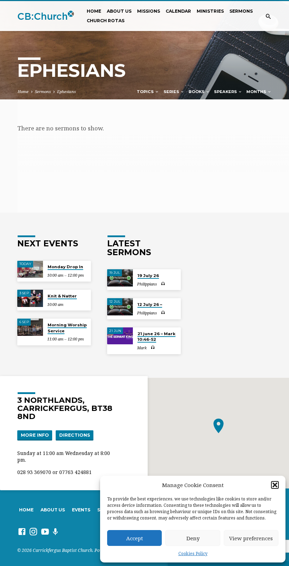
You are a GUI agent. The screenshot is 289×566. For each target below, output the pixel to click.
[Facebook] (21, 531)
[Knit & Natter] (30, 298)
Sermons (241, 11)
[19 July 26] (120, 278)
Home (94, 11)
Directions (74, 435)
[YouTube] (45, 531)
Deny (192, 538)
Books (197, 91)
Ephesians (66, 91)
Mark (142, 347)
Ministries (210, 11)
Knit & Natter (62, 296)
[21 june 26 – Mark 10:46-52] (120, 336)
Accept (134, 538)
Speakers (226, 91)
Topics (146, 91)
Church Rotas (105, 20)
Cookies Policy (193, 553)
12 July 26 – (149, 304)
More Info (35, 435)
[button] (274, 484)
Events (81, 509)
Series (172, 91)
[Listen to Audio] (163, 284)
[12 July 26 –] (120, 306)
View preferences (251, 538)
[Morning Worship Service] (30, 327)
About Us (119, 11)
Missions (148, 11)
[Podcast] (55, 531)
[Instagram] (33, 531)
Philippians (147, 284)
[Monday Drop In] (30, 269)
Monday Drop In (65, 266)
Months (256, 91)
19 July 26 (148, 275)
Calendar (178, 11)
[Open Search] (268, 16)
